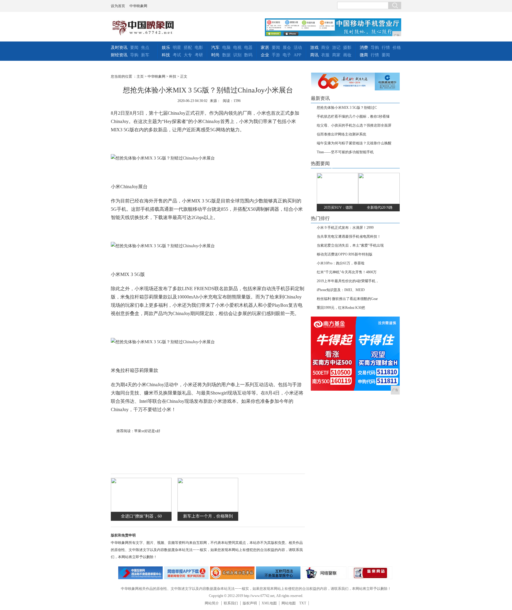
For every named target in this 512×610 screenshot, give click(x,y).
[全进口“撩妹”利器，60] (141, 510)
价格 (397, 47)
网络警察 (324, 572)
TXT (302, 603)
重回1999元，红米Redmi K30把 (341, 308)
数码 (248, 55)
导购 (134, 55)
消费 (364, 47)
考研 (199, 55)
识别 (237, 55)
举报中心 (278, 572)
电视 (237, 47)
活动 (298, 47)
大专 (188, 55)
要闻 (134, 47)
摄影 (347, 47)
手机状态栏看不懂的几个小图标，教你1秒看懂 (353, 116)
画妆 (347, 55)
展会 (287, 47)
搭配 (188, 47)
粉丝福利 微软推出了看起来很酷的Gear (347, 299)
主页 (140, 76)
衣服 (325, 55)
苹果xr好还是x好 (147, 431)
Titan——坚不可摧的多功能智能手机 (345, 152)
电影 (199, 47)
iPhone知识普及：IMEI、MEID (341, 290)
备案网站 (370, 572)
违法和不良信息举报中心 (140, 572)
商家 (336, 55)
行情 (386, 47)
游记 (336, 47)
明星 (177, 47)
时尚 (215, 55)
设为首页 (118, 6)
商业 (325, 47)
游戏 (314, 47)
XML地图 (269, 603)
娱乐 (166, 47)
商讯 (314, 55)
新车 (145, 55)
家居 (265, 47)
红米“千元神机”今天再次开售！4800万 (347, 272)
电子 (287, 55)
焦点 (145, 47)
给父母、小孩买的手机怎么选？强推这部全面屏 (354, 125)
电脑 (226, 47)
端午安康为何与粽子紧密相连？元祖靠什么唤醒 (354, 143)
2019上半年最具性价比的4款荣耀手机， (348, 281)
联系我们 (231, 603)
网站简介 (212, 603)
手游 (276, 55)
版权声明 (250, 603)
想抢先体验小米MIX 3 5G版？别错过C (347, 108)
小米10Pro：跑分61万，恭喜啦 (340, 263)
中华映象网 (138, 6)
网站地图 (288, 603)
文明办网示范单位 (232, 572)
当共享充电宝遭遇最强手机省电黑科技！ (349, 236)
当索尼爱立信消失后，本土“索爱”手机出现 (350, 245)
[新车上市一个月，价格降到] (207, 510)
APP (297, 55)
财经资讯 (119, 55)
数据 (226, 55)
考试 (177, 55)
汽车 (215, 47)
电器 (248, 47)
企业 (265, 55)
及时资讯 (119, 47)
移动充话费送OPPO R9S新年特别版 (344, 254)
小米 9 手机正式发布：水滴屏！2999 (345, 228)
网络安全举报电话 (186, 572)
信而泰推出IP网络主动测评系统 (341, 134)
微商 (364, 55)
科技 (166, 55)
